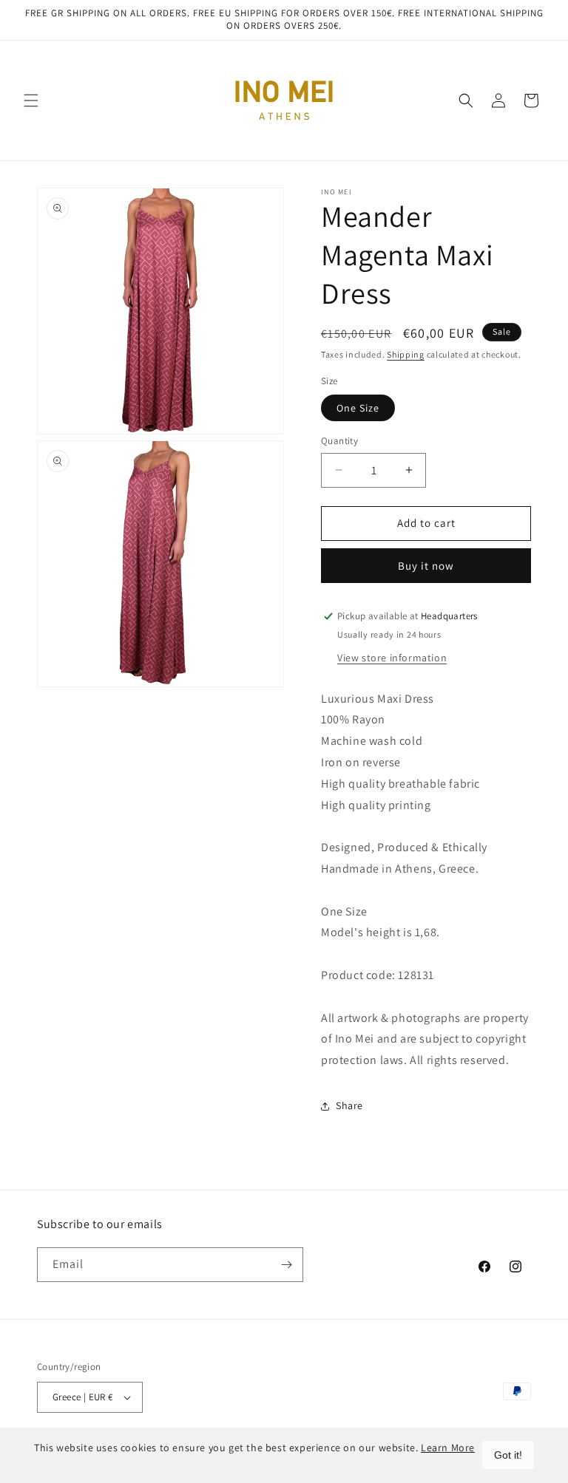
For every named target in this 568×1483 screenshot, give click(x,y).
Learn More (448, 1447)
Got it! (508, 1455)
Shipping (406, 354)
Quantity (339, 440)
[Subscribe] (286, 1264)
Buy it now (426, 566)
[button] (31, 100)
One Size (358, 408)
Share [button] (349, 1105)
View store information (392, 657)
